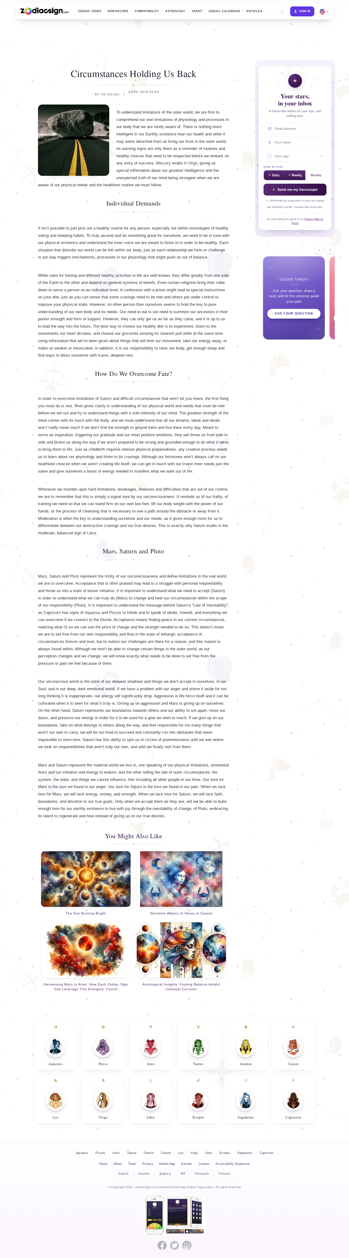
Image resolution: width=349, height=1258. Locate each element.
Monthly (316, 175)
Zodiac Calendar (224, 11)
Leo (56, 1117)
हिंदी (183, 1173)
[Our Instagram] (186, 1245)
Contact (204, 1164)
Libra (91, 533)
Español (144, 1173)
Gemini (246, 1063)
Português (202, 1173)
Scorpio (198, 1117)
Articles (254, 11)
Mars (42, 576)
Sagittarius (246, 1117)
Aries (151, 1063)
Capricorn (52, 612)
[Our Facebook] (162, 1245)
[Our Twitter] (174, 1245)
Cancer (293, 1063)
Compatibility (147, 11)
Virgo (192, 163)
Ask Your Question (294, 313)
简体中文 (165, 1174)
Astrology (175, 11)
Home (103, 1164)
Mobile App (167, 1164)
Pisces (115, 612)
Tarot (197, 11)
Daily (275, 175)
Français (225, 1173)
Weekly (297, 175)
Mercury (163, 163)
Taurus (198, 1063)
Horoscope (118, 11)
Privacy (147, 1164)
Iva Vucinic (110, 94)
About (118, 1164)
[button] (282, 11)
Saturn (106, 398)
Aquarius (92, 612)
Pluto (74, 576)
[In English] (322, 11)
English (123, 1173)
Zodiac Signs (89, 11)
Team (132, 1164)
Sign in (305, 11)
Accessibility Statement (233, 1164)
